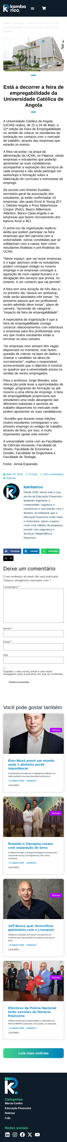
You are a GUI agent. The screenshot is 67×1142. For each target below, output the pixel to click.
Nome (8, 628)
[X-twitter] (29, 1134)
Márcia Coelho (14, 1103)
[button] (32, 8)
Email (7, 641)
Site (5, 655)
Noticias (10, 1113)
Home (6, 23)
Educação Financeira (18, 1108)
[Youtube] (37, 1134)
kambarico (31, 781)
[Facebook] (22, 1134)
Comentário (11, 587)
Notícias (19, 23)
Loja (7, 1118)
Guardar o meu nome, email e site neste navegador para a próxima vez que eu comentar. (33, 672)
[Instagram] (14, 1134)
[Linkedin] (7, 1134)
